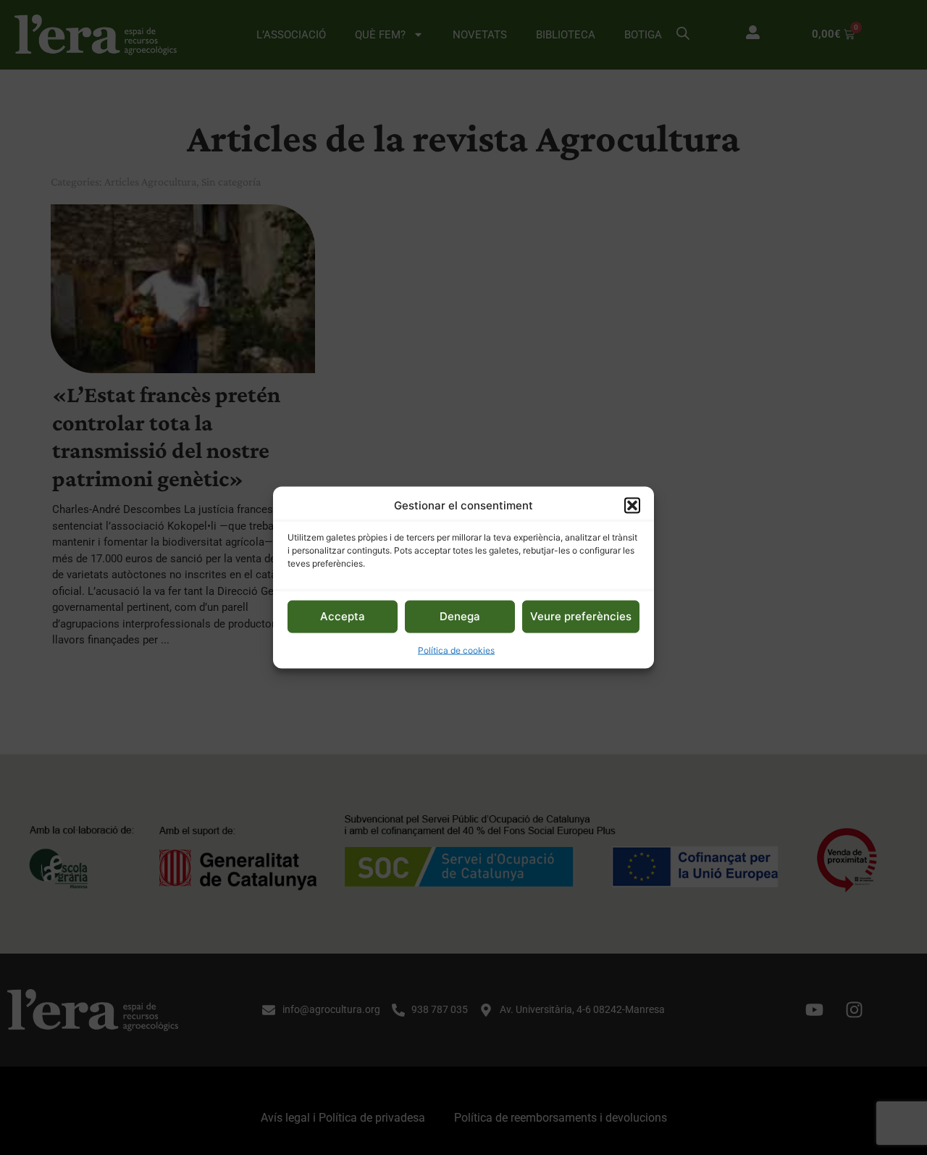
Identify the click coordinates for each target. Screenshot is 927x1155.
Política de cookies (456, 649)
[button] (632, 506)
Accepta (342, 616)
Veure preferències (581, 616)
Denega (460, 616)
